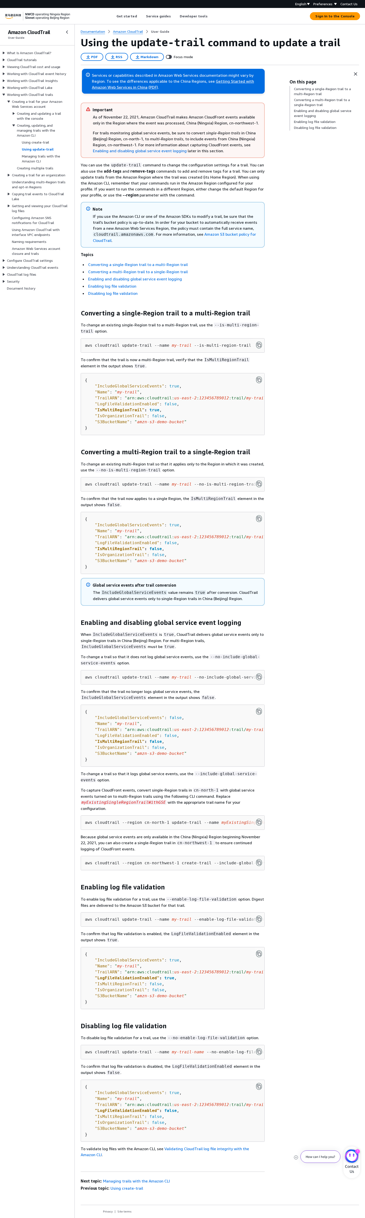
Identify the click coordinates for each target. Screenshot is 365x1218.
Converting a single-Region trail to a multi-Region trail (138, 264)
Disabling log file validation (113, 293)
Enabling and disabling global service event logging (140, 150)
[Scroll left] (113, 16)
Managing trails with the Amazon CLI (136, 1181)
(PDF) (153, 87)
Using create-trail (126, 1188)
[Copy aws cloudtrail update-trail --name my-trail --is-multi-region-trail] (259, 345)
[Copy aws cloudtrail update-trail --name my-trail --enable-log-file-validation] (259, 918)
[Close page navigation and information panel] (355, 74)
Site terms (124, 1211)
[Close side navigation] (67, 32)
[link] (160, 31)
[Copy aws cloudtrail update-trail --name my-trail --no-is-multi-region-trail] (259, 483)
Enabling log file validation (112, 286)
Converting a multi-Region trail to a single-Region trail (138, 271)
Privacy (108, 1211)
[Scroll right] (211, 16)
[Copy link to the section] (77, 313)
